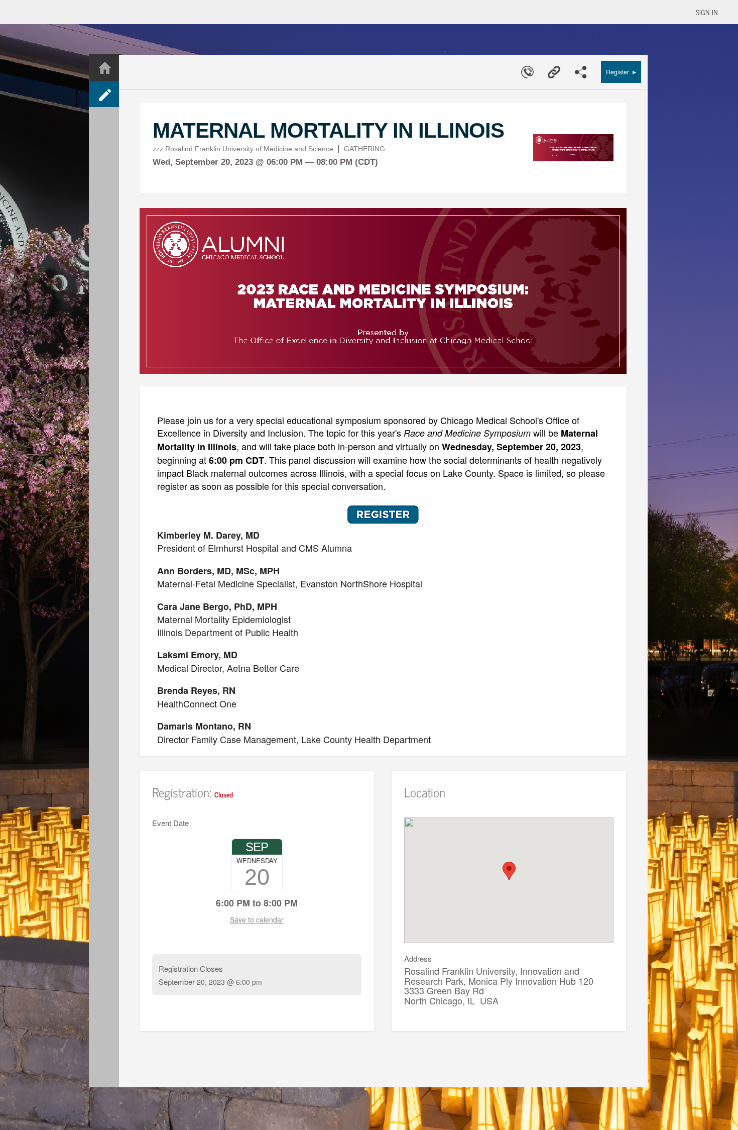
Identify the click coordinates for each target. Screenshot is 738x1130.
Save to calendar (257, 919)
